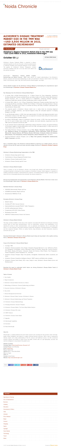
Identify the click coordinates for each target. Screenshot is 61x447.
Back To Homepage (53, 35)
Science (5, 421)
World (4, 438)
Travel (4, 436)
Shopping (5, 423)
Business (5, 402)
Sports (5, 426)
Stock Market (6, 431)
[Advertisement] (46, 21)
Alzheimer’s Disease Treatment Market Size (25, 87)
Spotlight (5, 428)
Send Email (10, 348)
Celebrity (5, 404)
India (4, 411)
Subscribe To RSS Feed (52, 36)
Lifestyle (5, 414)
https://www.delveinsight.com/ (15, 357)
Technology (6, 433)
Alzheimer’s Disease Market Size (30, 181)
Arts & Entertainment (8, 399)
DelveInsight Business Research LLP (21, 345)
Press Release (6, 416)
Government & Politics (8, 409)
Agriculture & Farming (8, 397)
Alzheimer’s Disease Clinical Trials (16, 237)
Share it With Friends (51, 57)
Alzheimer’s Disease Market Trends (12, 269)
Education (5, 406)
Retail (4, 419)
